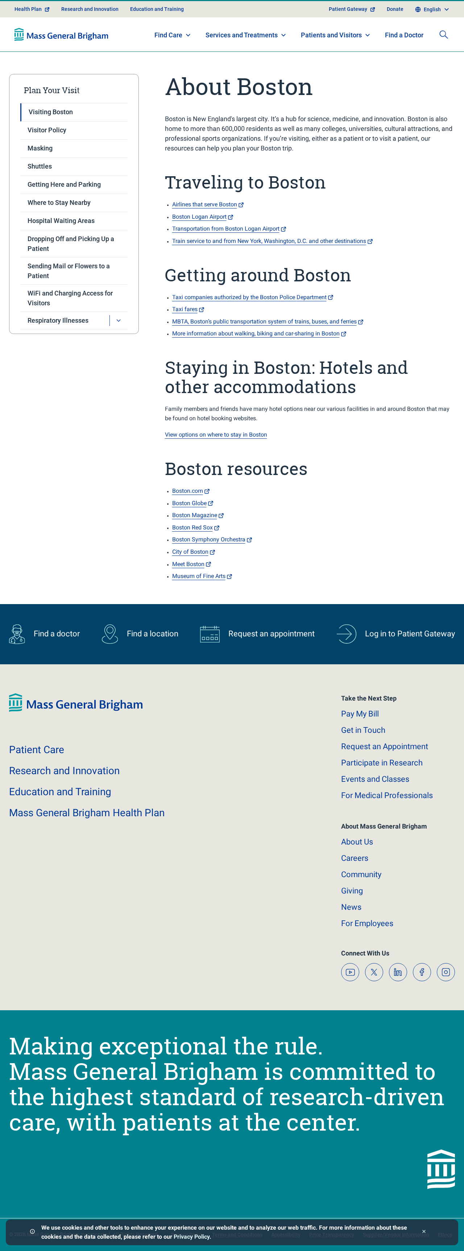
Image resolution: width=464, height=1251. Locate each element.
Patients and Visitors (331, 35)
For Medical (387, 795)
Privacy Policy (192, 1236)
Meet (188, 564)
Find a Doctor (404, 35)
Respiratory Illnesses (58, 320)
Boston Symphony (208, 539)
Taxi (185, 309)
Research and (64, 771)
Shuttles (40, 166)
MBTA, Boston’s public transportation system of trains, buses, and (264, 321)
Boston (189, 503)
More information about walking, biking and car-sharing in (256, 333)
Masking (40, 148)
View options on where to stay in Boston (216, 434)
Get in (363, 730)
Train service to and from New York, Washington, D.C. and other (269, 241)
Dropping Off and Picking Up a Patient (71, 243)
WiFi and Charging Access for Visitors (70, 298)
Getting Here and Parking (64, 184)
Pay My (360, 713)
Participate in (382, 762)
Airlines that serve (204, 204)
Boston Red (192, 527)
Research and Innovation (90, 9)
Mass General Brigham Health (87, 813)
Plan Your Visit (52, 90)
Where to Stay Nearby (59, 202)
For (367, 923)
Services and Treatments (242, 35)
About (357, 841)
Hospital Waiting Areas (61, 220)
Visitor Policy (47, 130)
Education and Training (157, 9)
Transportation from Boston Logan (225, 228)
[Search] (444, 34)
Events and (375, 779)
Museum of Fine (198, 576)
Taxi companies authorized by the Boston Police (249, 297)
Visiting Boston (51, 112)
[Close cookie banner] (424, 1232)
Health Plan (28, 9)
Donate (395, 9)
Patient (36, 750)
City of (190, 551)
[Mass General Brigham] (61, 34)
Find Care (168, 35)
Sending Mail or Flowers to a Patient (69, 271)
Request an (384, 746)
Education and (60, 792)
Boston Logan (199, 216)
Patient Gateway (348, 9)
